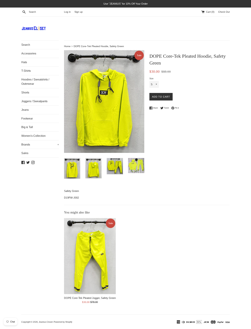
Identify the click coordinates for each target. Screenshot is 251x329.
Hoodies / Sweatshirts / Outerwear (35, 81)
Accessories (28, 53)
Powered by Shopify (63, 322)
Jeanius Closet (46, 322)
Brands (40, 144)
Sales (24, 153)
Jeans (25, 109)
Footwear (27, 118)
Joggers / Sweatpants (34, 101)
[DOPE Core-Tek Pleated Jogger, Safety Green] (90, 256)
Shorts (25, 92)
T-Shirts (26, 70)
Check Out (224, 12)
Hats (24, 62)
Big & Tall (27, 127)
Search (25, 44)
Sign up (78, 12)
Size (151, 78)
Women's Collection (33, 135)
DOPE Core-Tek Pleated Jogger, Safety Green (90, 297)
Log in (67, 12)
